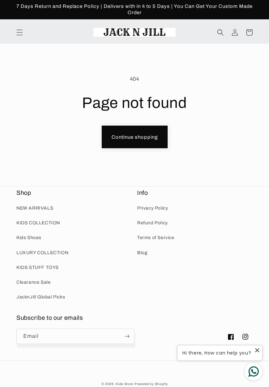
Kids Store (124, 384)
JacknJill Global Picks (40, 297)
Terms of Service (156, 237)
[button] (19, 32)
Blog (142, 252)
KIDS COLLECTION (38, 222)
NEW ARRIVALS (34, 208)
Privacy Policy (152, 208)
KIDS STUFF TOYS (37, 267)
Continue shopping (135, 137)
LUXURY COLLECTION (42, 252)
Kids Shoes (28, 237)
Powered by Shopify (151, 384)
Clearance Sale (33, 282)
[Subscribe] (127, 336)
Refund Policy (152, 222)
